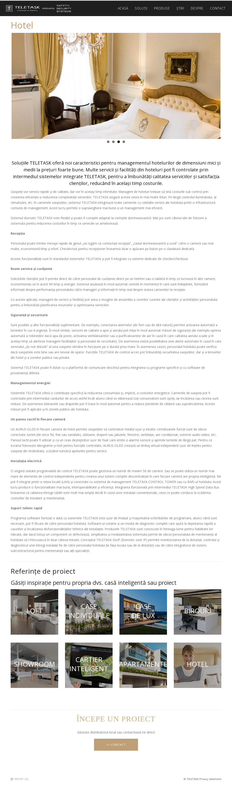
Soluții (141, 8)
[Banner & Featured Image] (34, 612)
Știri (180, 8)
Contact (217, 8)
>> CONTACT (116, 745)
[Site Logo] (37, 8)
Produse (162, 8)
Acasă (123, 8)
